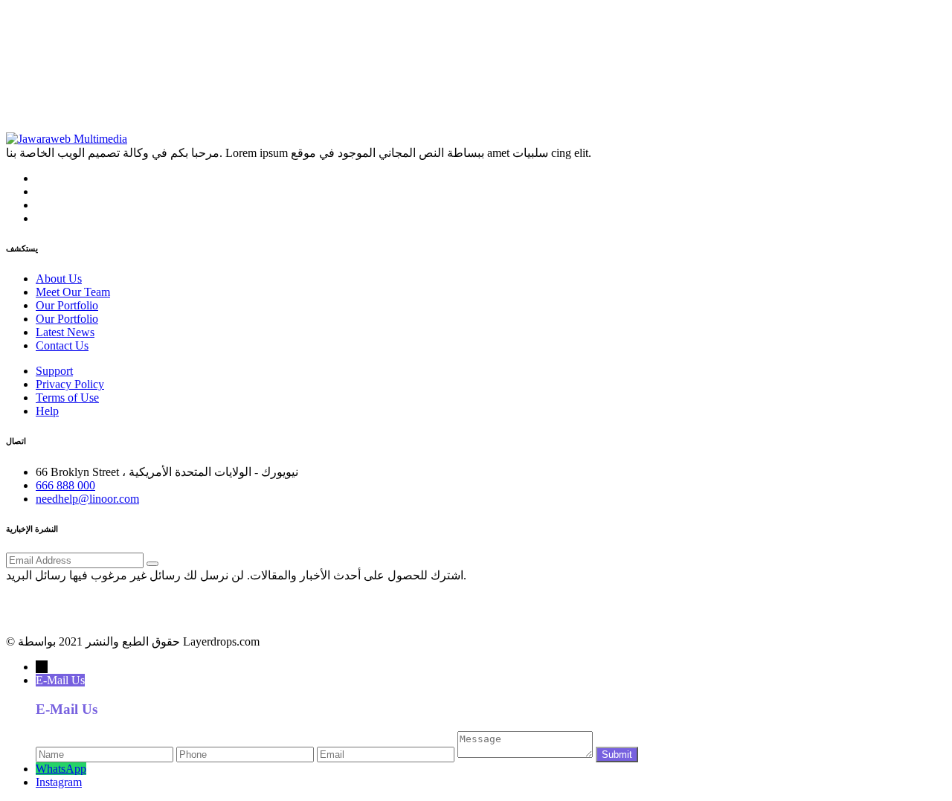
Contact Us (62, 345)
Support (54, 370)
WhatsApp (61, 768)
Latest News (65, 332)
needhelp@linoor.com (87, 498)
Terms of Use (67, 397)
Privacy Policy (70, 384)
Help (47, 411)
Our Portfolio (67, 305)
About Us (59, 278)
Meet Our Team (73, 292)
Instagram (59, 782)
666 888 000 (65, 485)
